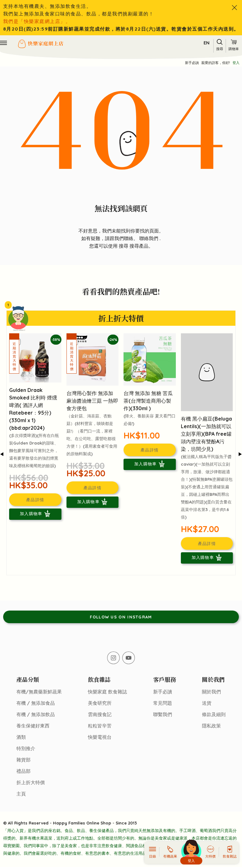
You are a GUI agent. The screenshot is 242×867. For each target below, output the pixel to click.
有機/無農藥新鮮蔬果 (39, 692)
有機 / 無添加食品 (35, 703)
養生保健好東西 (32, 726)
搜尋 (124, 246)
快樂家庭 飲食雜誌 (107, 692)
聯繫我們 (162, 714)
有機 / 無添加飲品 (35, 714)
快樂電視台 (100, 737)
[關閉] (234, 7)
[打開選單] (3, 42)
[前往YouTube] (128, 658)
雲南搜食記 (100, 714)
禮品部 (23, 771)
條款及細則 (214, 714)
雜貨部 (23, 760)
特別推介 (25, 748)
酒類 (21, 737)
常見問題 (162, 703)
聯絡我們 (149, 238)
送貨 (206, 703)
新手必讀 (192, 62)
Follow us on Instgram (121, 616)
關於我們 (211, 692)
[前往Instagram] (113, 658)
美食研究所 (100, 703)
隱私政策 (211, 726)
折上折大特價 (30, 782)
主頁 (21, 794)
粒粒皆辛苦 (100, 726)
